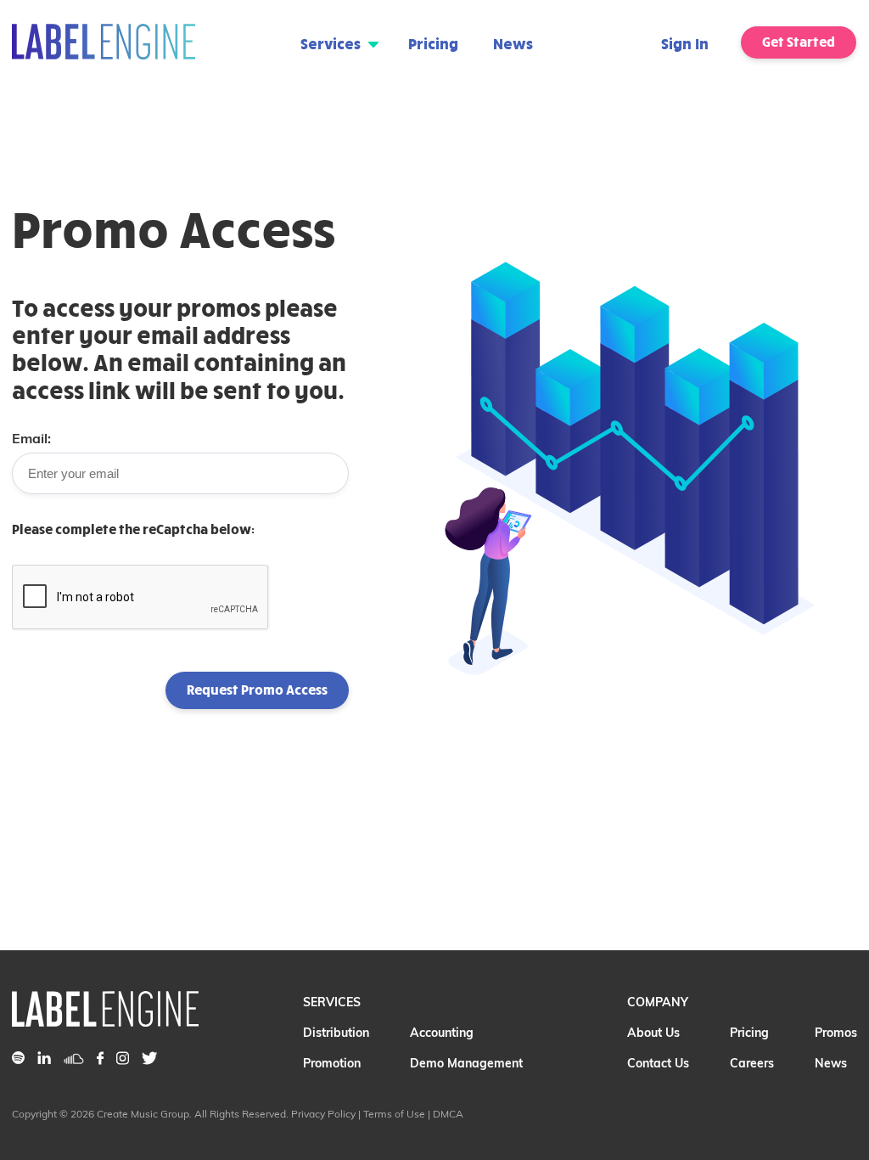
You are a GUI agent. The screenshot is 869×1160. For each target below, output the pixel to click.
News (513, 43)
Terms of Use (394, 1113)
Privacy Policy (323, 1113)
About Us (653, 1032)
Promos (836, 1032)
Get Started (798, 41)
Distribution (336, 1032)
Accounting (442, 1032)
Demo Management (466, 1063)
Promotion (332, 1063)
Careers (752, 1063)
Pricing (433, 43)
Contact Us (658, 1063)
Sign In (685, 43)
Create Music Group (143, 1113)
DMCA (448, 1113)
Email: (31, 438)
